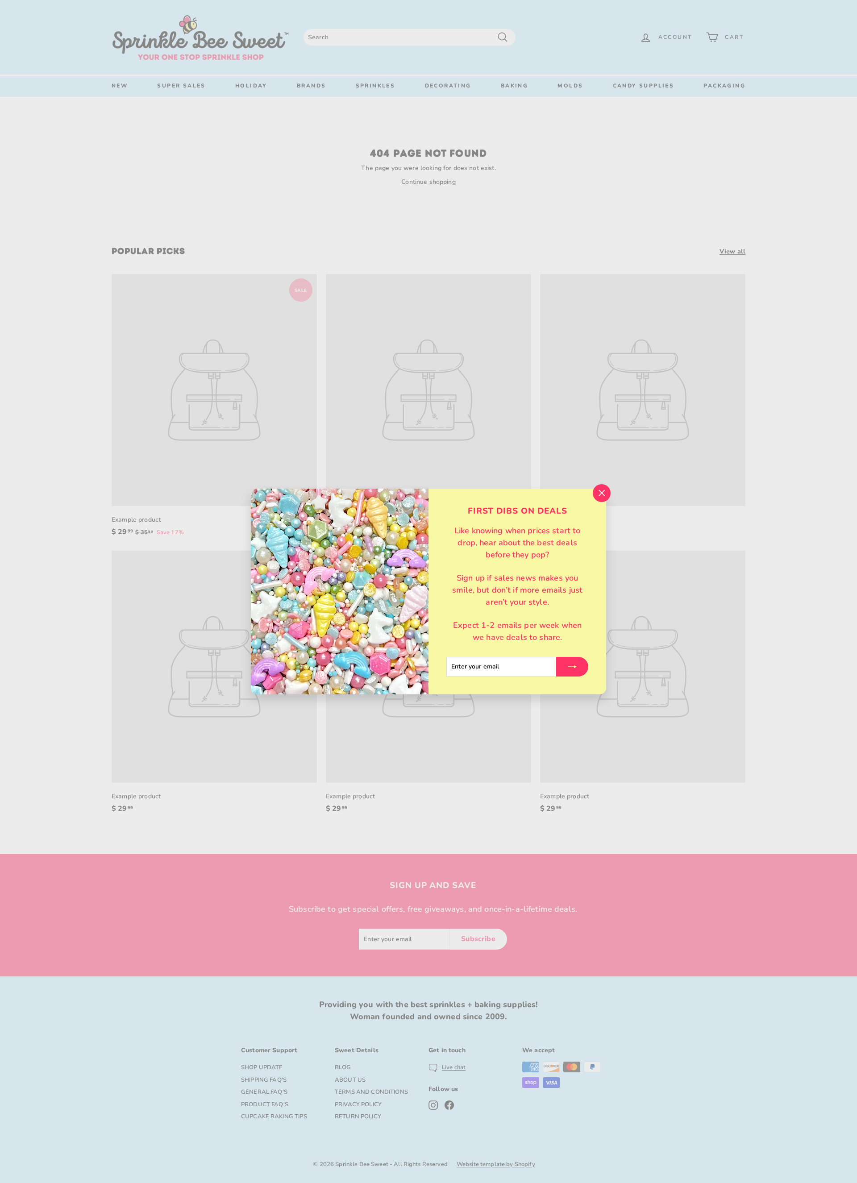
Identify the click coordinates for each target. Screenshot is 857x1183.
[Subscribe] (572, 667)
